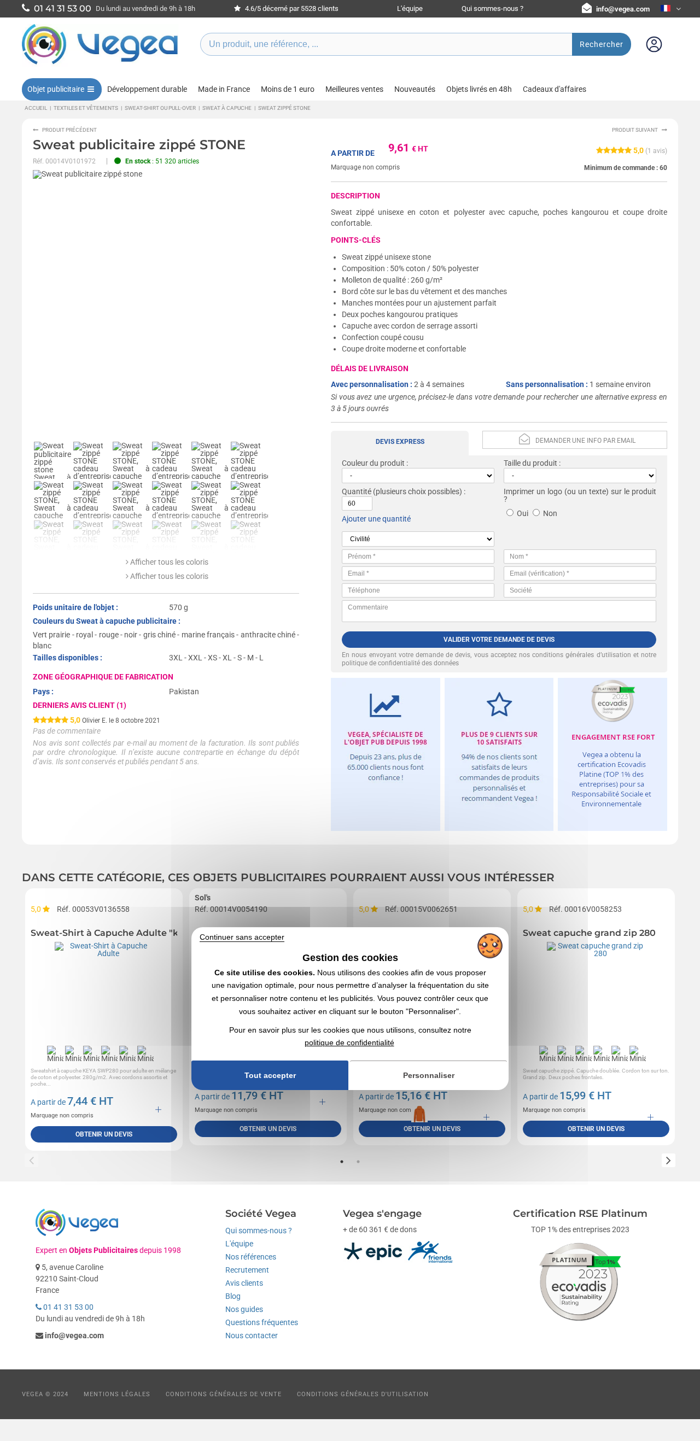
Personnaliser (428, 1075)
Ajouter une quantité (376, 519)
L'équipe (410, 8)
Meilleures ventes (354, 89)
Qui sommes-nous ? (492, 8)
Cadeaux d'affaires (554, 89)
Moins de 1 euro (287, 89)
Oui (522, 513)
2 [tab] (358, 1161)
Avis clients (244, 1283)
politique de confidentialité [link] (349, 1042)
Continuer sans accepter (242, 937)
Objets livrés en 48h (479, 89)
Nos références (250, 1256)
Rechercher (601, 44)
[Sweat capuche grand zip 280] (596, 991)
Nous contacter (251, 1335)
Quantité (356, 491)
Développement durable (147, 89)
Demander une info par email (585, 440)
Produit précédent (69, 130)
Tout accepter (270, 1075)
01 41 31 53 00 (68, 1307)
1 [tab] (341, 1161)
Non (550, 513)
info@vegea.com (623, 9)
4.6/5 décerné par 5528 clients (291, 8)
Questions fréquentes (261, 1322)
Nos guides (244, 1309)
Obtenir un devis (103, 1134)
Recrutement (247, 1270)
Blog (233, 1296)
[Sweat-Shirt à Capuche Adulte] (104, 991)
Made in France (224, 89)
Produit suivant (635, 130)
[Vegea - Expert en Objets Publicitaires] (100, 64)
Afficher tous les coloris (168, 562)
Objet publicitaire (55, 89)
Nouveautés (414, 89)
